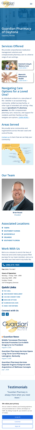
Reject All (17, 426)
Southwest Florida (12, 231)
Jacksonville (9, 234)
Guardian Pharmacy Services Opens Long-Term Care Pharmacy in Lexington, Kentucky (17, 353)
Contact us (6, 137)
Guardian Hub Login (11, 303)
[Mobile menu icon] (31, 3)
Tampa (6, 228)
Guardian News (11, 336)
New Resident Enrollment (13, 294)
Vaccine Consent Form (12, 297)
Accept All (17, 417)
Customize (17, 421)
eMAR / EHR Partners (11, 306)
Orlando (8, 237)
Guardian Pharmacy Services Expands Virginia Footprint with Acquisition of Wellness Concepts (16, 364)
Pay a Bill (7, 291)
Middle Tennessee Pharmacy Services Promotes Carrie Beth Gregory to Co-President (15, 342)
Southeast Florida (12, 240)
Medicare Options (10, 300)
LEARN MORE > (23, 68)
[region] (17, 415)
